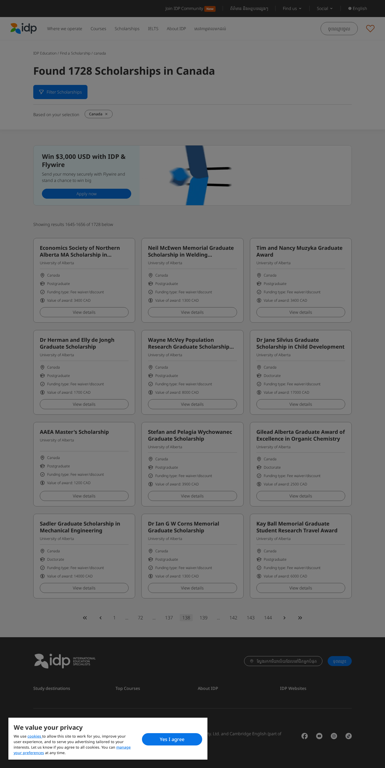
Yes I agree (172, 739)
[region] (107, 739)
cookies (35, 736)
